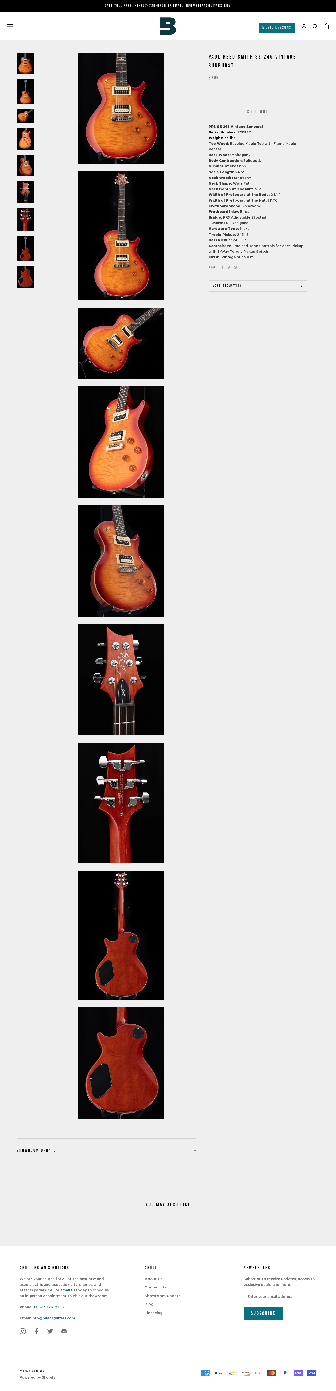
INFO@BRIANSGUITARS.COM (208, 5)
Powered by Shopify (38, 1377)
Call (51, 1290)
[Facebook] (222, 267)
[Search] (315, 26)
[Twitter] (229, 267)
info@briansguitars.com (53, 1318)
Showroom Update (36, 1150)
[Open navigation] (10, 26)
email (65, 1290)
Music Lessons (276, 27)
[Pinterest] (235, 267)
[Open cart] (326, 26)
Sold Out (258, 112)
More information (227, 286)
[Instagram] (23, 1331)
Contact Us (155, 1287)
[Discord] (64, 1331)
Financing (154, 1313)
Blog (149, 1304)
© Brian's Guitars (32, 1371)
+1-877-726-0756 (150, 5)
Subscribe (263, 1313)
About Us (154, 1279)
